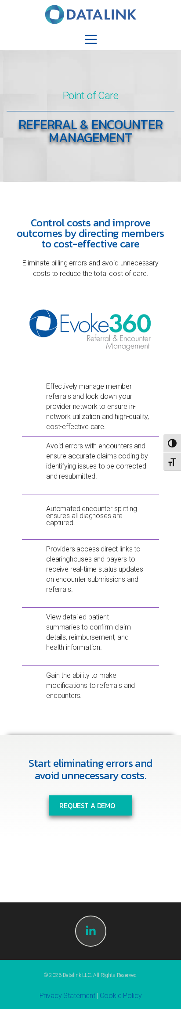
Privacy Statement (67, 995)
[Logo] (90, 14)
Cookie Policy (120, 995)
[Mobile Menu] (91, 39)
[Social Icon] (90, 931)
